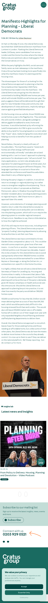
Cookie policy (24, 597)
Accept (24, 587)
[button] (43, 5)
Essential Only (24, 593)
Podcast (4, 479)
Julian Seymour (25, 38)
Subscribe (14, 520)
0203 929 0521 (14, 534)
